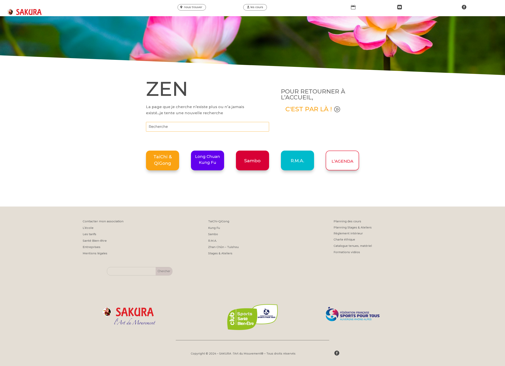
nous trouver (193, 7)
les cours (256, 7)
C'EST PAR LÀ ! (308, 109)
